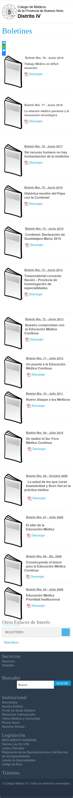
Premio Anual (10, 722)
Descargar (36, 74)
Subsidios (8, 665)
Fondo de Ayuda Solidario (18, 710)
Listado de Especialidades (18, 760)
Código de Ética (12, 764)
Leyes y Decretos (13, 748)
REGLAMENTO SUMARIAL (19, 740)
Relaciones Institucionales (18, 714)
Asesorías (8, 661)
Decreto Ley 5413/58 (15, 744)
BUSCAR (62, 683)
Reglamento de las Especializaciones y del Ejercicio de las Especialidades (35, 754)
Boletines (17, 31)
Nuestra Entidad (12, 706)
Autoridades (9, 702)
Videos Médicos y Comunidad (21, 718)
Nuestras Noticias (13, 726)
